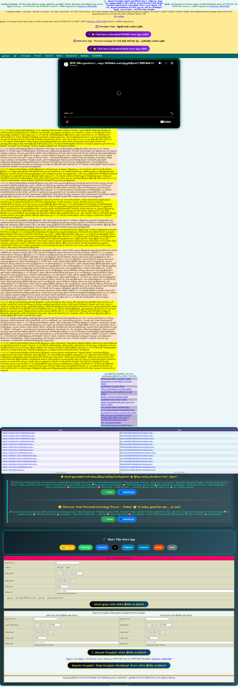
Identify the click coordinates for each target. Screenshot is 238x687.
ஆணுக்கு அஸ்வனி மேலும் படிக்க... (13, 470)
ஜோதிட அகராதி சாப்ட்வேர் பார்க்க (114, 397)
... (66, 472)
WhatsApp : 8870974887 (87, 6)
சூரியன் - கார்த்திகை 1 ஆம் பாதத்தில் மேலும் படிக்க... (19, 455)
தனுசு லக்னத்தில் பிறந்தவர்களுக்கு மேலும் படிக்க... (137, 455)
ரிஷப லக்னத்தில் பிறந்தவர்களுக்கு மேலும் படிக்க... (137, 435)
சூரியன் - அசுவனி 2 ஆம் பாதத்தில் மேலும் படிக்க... (18, 435)
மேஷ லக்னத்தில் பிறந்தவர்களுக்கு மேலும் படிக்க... (137, 433)
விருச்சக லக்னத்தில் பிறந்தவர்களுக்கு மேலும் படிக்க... (138, 453)
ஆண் (61, 567)
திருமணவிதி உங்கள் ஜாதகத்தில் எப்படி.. (117, 425)
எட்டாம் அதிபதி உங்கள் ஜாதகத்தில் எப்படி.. (118, 410)
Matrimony (84, 56)
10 (64, 472)
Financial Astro (71, 56)
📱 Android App (127, 492)
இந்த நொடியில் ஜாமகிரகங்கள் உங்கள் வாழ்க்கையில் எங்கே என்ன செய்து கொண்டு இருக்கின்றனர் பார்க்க (116, 417)
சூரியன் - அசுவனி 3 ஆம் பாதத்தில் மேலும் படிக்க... (18, 438)
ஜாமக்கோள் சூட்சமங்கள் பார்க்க (114, 399)
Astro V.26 (48, 56)
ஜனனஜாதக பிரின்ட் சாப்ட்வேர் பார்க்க (116, 379)
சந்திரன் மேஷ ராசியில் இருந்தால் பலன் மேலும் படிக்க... (138, 467)
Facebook (102, 547)
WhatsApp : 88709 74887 (96, 21)
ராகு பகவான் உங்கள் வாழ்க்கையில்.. (115, 407)
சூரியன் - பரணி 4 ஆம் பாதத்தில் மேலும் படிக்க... (18, 453)
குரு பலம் (41, 598)
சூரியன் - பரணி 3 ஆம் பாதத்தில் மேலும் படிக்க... (18, 450)
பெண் (68, 567)
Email (172, 547)
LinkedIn (144, 547)
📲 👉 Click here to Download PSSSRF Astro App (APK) (118, 34)
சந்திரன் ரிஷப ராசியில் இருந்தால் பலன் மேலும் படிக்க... (138, 470)
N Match (59, 56)
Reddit (159, 547)
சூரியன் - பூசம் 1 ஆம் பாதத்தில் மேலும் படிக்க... (17, 467)
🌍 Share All (67, 547)
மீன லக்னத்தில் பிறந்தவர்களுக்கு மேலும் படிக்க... (137, 464)
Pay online (119, 16)
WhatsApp (85, 547)
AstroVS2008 (97, 56)
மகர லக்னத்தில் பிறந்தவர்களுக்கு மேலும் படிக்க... (137, 458)
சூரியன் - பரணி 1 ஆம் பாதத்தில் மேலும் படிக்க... (18, 444)
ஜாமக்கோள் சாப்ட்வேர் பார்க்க (112, 386)
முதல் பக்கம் (5, 56)
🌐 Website (108, 492)
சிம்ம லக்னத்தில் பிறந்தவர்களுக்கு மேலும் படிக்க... (137, 444)
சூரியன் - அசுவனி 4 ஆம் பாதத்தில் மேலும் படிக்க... (18, 441)
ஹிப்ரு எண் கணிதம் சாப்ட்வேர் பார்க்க (116, 389)
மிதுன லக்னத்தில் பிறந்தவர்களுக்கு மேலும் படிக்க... (137, 438)
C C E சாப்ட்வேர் (25, 56)
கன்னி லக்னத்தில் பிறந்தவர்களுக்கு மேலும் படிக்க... (138, 447)
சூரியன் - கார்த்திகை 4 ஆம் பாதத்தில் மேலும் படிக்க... (19, 464)
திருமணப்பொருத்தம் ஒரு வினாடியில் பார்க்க (119, 413)
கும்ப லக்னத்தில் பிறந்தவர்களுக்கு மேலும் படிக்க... (137, 461)
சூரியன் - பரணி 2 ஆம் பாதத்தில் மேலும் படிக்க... (18, 447)
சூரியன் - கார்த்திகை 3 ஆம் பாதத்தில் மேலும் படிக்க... (19, 461)
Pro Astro (37, 56)
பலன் (14, 56)
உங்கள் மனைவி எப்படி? (55, 598)
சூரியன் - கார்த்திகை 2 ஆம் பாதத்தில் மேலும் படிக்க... (19, 458)
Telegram (128, 547)
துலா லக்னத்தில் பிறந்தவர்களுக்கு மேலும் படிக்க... (137, 450)
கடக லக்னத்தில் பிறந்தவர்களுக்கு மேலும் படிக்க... (137, 441)
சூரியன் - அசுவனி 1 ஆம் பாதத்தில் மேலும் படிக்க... (18, 433)
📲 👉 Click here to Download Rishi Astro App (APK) (118, 48)
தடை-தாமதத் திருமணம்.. (111, 422)
